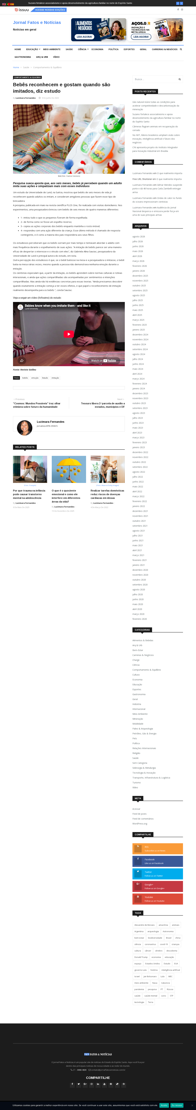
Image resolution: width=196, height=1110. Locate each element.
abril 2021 (137, 550)
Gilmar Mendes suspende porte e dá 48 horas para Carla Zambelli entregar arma (157, 188)
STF (171, 995)
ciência (137, 944)
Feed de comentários (143, 818)
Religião (136, 753)
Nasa (154, 982)
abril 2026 (137, 256)
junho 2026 (138, 246)
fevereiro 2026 (139, 265)
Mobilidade (137, 723)
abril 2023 (137, 432)
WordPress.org (139, 823)
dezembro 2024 (140, 334)
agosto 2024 (138, 354)
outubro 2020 (139, 579)
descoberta (171, 950)
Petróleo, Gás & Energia (144, 733)
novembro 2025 (140, 280)
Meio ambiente (51, 49)
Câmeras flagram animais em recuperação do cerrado (58, 3)
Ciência (82, 49)
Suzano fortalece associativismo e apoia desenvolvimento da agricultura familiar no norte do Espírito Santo (156, 118)
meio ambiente (141, 982)
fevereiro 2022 (139, 501)
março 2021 (138, 555)
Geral (143, 49)
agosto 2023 (138, 413)
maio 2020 (137, 604)
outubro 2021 (139, 520)
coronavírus (150, 944)
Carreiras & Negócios (164, 49)
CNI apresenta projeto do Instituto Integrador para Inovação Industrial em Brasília (155, 149)
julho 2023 (137, 417)
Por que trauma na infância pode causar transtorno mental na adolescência (29, 494)
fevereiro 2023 (139, 442)
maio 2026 (137, 251)
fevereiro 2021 (139, 560)
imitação (55, 378)
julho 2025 (137, 300)
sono (163, 995)
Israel (137, 976)
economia (156, 957)
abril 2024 (137, 373)
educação (169, 957)
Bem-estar (137, 650)
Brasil (168, 937)
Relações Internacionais (144, 748)
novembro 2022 (140, 457)
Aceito (164, 1105)
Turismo (136, 782)
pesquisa (152, 989)
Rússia (170, 989)
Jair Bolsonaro (150, 976)
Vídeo (56, 56)
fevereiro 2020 (139, 618)
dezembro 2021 (140, 511)
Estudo (45, 378)
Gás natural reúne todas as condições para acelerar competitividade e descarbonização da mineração (155, 106)
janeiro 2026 (138, 270)
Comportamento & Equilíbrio (47, 67)
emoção (35, 378)
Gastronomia (23, 56)
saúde (137, 995)
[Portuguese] (8, 4)
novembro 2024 (140, 339)
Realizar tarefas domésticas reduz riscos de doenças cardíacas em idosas (107, 494)
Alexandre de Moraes (144, 925)
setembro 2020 (140, 584)
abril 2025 (137, 314)
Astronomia (168, 931)
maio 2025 (137, 310)
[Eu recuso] (192, 1105)
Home (18, 49)
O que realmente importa (169, 173)
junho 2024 (138, 363)
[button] (177, 3)
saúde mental (150, 995)
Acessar (136, 808)
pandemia (139, 989)
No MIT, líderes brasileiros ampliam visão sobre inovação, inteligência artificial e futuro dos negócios (156, 139)
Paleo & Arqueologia (142, 728)
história (154, 970)
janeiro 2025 (138, 329)
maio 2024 (137, 368)
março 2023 (138, 437)
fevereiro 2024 (139, 383)
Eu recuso (177, 1105)
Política (114, 49)
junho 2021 (138, 540)
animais (175, 925)
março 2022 (138, 496)
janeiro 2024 (138, 388)
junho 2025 (138, 305)
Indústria (136, 704)
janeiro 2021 (138, 565)
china (177, 937)
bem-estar (139, 937)
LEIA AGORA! (84, 36)
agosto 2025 (138, 295)
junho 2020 (138, 599)
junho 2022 (138, 481)
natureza (165, 982)
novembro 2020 (140, 574)
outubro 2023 (139, 403)
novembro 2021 (140, 515)
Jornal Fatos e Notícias (37, 22)
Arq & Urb (42, 56)
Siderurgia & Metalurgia (144, 767)
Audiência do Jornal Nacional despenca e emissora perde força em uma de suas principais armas (155, 211)
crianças (175, 944)
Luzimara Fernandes (26, 98)
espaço (137, 963)
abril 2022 (137, 491)
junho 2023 (138, 422)
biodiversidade (155, 937)
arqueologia (153, 931)
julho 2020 (137, 594)
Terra (150, 1002)
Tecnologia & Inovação (144, 772)
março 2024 (138, 378)
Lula (162, 976)
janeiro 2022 (138, 506)
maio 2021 (137, 545)
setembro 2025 (140, 290)
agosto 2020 (138, 589)
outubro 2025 (139, 285)
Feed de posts (139, 813)
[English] (4, 4)
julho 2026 (137, 241)
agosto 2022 (138, 471)
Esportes (129, 49)
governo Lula (140, 970)
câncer (148, 950)
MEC (170, 976)
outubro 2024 (139, 344)
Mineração (137, 718)
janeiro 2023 (138, 447)
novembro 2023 (140, 398)
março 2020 (138, 614)
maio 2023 (137, 427)
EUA (176, 963)
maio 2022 (137, 486)
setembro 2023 (140, 408)
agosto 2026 (138, 236)
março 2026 (138, 261)
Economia (97, 49)
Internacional (138, 709)
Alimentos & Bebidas (142, 640)
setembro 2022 (140, 466)
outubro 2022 (139, 462)
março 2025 (138, 319)
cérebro (158, 950)
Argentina (138, 931)
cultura (137, 950)
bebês (25, 378)
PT (162, 989)
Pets (134, 738)
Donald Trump (141, 957)
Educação (32, 49)
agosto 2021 (138, 530)
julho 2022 (137, 476)
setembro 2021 (140, 525)
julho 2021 (137, 535)
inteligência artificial (171, 970)
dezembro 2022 (140, 452)
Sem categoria (139, 762)
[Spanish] (12, 4)
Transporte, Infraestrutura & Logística (151, 777)
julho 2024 (137, 359)
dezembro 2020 (140, 569)
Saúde (69, 49)
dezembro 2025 (140, 275)
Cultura (135, 674)
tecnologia (139, 1002)
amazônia (163, 925)
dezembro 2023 (140, 393)
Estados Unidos (152, 963)
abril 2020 (137, 609)
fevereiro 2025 (139, 324)
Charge (135, 659)
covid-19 (164, 944)
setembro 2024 (140, 349)
